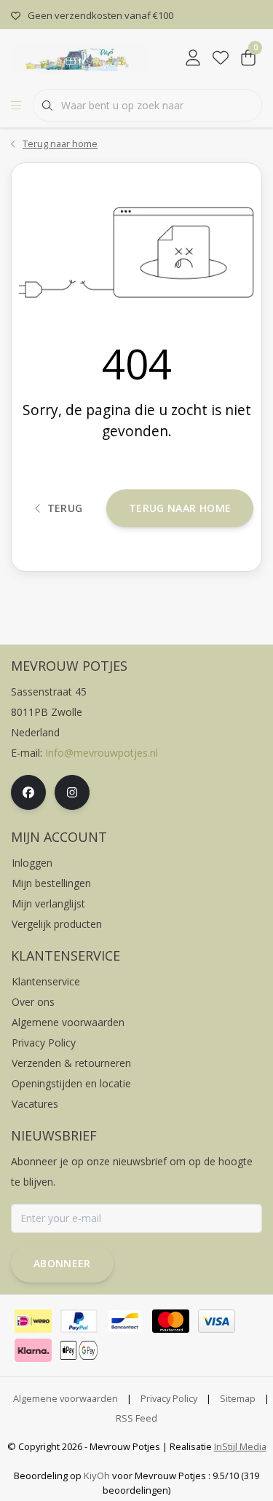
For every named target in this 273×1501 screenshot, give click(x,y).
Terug (64, 508)
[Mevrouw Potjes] (80, 58)
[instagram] (72, 792)
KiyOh (97, 1475)
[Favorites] (220, 58)
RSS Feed (136, 1418)
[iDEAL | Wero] (33, 1321)
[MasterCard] (170, 1321)
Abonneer (62, 1263)
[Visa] (216, 1321)
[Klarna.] (33, 1350)
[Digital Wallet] (79, 1350)
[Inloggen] (193, 58)
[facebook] (28, 792)
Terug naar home (180, 508)
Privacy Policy (169, 1398)
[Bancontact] (124, 1321)
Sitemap (238, 1398)
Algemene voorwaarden (65, 1398)
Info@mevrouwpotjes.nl (101, 753)
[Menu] (16, 105)
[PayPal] (79, 1321)
